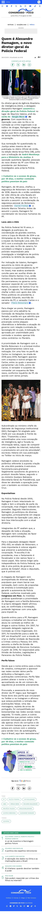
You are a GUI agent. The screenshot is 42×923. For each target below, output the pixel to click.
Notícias (11, 24)
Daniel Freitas (21, 206)
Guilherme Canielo (12, 836)
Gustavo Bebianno (9, 813)
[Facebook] (11, 6)
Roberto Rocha (27, 836)
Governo (6, 821)
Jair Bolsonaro (29, 799)
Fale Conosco (31, 898)
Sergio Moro (18, 116)
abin (4, 804)
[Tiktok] (35, 6)
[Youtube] (30, 6)
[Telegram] (7, 6)
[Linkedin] (21, 6)
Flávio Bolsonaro (20, 303)
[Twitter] (16, 6)
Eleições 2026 (21, 24)
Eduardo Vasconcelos (14, 848)
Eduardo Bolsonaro (30, 804)
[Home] (21, 11)
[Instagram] (25, 6)
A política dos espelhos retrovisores (21, 851)
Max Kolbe (9, 876)
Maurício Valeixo (9, 808)
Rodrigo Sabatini (11, 839)
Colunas (15, 898)
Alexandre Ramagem (27, 813)
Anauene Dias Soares (13, 866)
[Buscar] (38, 2)
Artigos (23, 898)
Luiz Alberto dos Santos (15, 856)
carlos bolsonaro (25, 808)
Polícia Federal (14, 799)
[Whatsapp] (2, 6)
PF (4, 799)
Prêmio (32, 24)
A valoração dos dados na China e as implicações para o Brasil (21, 860)
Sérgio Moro (14, 804)
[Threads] (39, 6)
